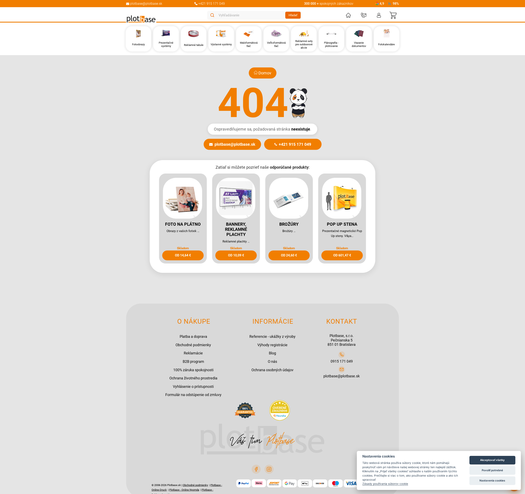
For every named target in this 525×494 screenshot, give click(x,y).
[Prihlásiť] (378, 15)
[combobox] (251, 15)
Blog (272, 353)
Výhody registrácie (272, 345)
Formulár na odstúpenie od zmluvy (193, 395)
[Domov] (348, 15)
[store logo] (141, 19)
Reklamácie (193, 353)
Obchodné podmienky (193, 345)
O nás (272, 361)
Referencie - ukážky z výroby (272, 336)
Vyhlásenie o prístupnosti (193, 386)
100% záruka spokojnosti (193, 370)
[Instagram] (269, 469)
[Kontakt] (363, 15)
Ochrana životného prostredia (193, 378)
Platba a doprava (193, 336)
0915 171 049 (342, 361)
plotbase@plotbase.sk (235, 144)
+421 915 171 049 (295, 144)
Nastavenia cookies (492, 480)
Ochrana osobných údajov (272, 370)
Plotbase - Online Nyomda (184, 489)
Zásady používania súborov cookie (385, 483)
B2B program (193, 361)
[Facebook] (256, 469)
